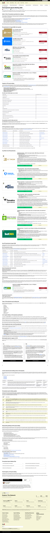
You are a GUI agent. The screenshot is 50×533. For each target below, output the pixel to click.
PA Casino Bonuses (4, 515)
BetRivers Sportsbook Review (17, 48)
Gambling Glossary (27, 518)
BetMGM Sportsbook (28, 18)
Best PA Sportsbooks (16, 514)
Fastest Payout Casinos (5, 518)
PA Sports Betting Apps (17, 516)
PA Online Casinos (4, 514)
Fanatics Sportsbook (18, 21)
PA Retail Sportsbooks (17, 518)
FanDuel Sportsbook (5, 133)
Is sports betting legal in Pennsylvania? (8, 463)
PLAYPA (40, 136)
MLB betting (5, 376)
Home (2, 6)
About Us (37, 515)
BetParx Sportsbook (5, 143)
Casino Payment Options (28, 517)
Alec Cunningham (7, 482)
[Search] (3, 526)
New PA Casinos (4, 517)
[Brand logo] (3, 3)
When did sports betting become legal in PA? (8, 465)
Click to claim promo (41, 132)
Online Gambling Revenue (28, 515)
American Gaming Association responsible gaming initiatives (12, 456)
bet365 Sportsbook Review (16, 285)
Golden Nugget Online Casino (36, 297)
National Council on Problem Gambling (9, 454)
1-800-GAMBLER (10, 528)
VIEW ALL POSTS (25, 480)
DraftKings (40, 354)
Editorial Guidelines (39, 516)
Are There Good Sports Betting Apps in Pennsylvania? (32, 465)
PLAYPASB (44, 259)
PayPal (5, 334)
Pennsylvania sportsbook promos (27, 129)
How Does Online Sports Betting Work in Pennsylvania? (32, 463)
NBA (44, 322)
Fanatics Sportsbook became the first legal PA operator (12, 406)
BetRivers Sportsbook (20, 20)
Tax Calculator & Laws (28, 516)
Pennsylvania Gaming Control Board (16, 450)
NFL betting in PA (17, 346)
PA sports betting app (6, 86)
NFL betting (5, 377)
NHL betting (5, 378)
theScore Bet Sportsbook (5, 140)
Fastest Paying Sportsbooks (17, 517)
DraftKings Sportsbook (24, 22)
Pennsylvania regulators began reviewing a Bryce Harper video (13, 402)
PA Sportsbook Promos (17, 515)
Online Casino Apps (4, 516)
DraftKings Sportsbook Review (17, 65)
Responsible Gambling (28, 514)
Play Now (43, 32)
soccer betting (27, 234)
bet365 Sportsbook (25, 19)
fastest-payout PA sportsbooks (23, 336)
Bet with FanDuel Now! (42, 133)
